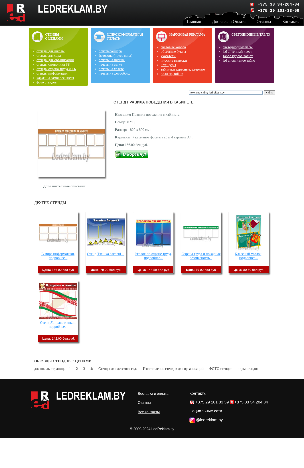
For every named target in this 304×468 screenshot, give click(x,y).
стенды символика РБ (53, 64)
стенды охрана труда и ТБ (56, 69)
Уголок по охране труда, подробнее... (153, 256)
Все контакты (149, 412)
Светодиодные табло (250, 34)
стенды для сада (48, 55)
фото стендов (46, 82)
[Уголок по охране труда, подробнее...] (153, 250)
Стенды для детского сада (118, 369)
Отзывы (144, 403)
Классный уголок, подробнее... (248, 256)
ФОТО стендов (220, 369)
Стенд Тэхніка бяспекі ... (105, 254)
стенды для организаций (55, 60)
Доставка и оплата (153, 393)
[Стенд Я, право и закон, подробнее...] (58, 318)
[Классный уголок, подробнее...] (249, 250)
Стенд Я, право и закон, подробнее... (58, 324)
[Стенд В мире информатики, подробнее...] (58, 250)
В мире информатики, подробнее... (58, 256)
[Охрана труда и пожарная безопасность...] (201, 250)
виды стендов (248, 369)
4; (91, 369)
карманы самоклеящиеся (55, 78)
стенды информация (51, 73)
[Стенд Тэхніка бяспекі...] (106, 250)
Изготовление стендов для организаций (173, 369)
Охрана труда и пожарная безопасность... (201, 256)
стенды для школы (50, 51)
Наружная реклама (187, 34)
